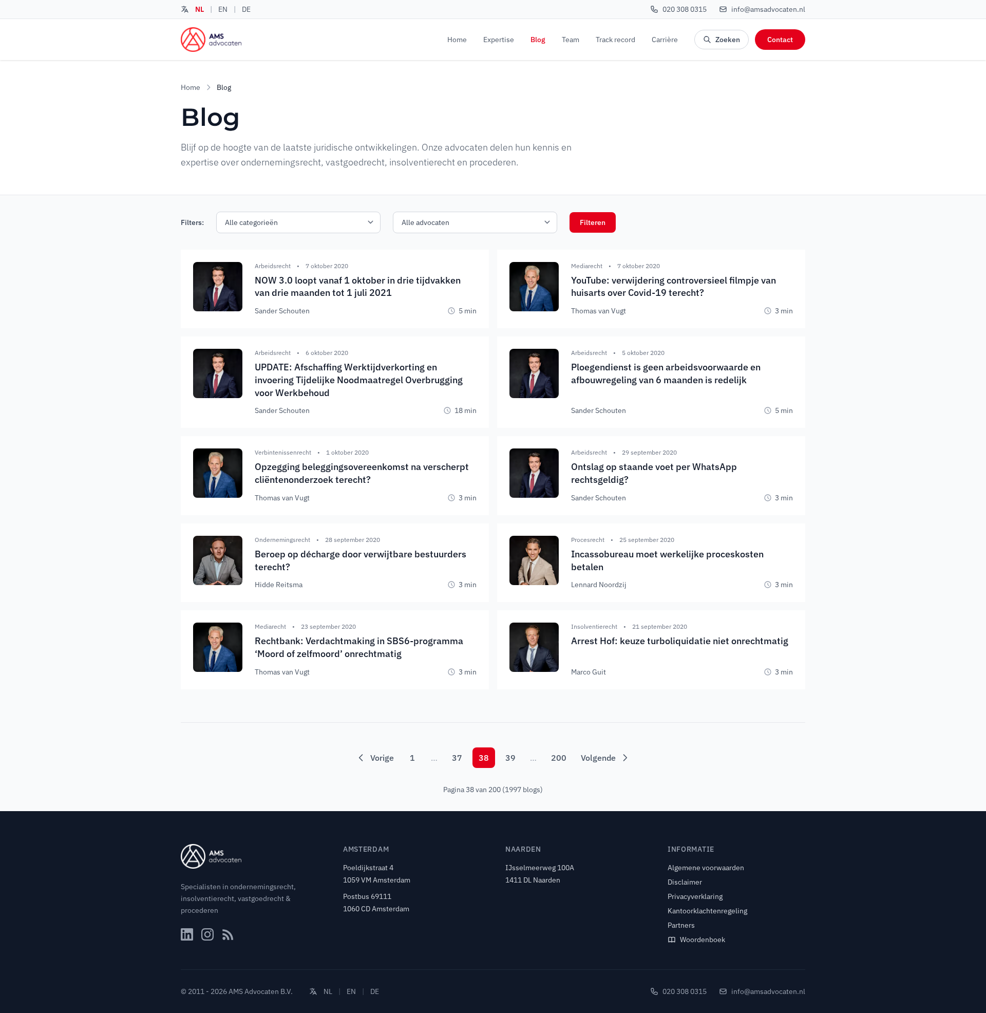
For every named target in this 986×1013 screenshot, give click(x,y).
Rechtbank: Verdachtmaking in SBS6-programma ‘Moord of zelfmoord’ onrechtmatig (359, 647)
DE (246, 9)
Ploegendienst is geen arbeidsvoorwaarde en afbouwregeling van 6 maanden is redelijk (666, 373)
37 (457, 758)
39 (510, 758)
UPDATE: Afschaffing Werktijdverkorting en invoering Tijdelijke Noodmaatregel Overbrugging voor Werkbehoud (359, 380)
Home (457, 39)
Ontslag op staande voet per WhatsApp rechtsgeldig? (654, 473)
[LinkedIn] (187, 934)
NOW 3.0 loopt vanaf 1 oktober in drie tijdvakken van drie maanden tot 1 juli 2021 (358, 286)
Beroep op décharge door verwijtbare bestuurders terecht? (360, 560)
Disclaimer (685, 882)
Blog (537, 39)
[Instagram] (207, 934)
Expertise (498, 39)
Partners (681, 925)
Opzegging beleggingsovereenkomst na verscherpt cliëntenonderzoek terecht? (362, 473)
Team (570, 39)
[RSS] (228, 934)
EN (222, 9)
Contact (780, 39)
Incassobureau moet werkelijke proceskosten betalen (667, 560)
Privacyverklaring (695, 896)
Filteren (592, 222)
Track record (615, 39)
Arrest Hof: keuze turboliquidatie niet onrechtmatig (679, 641)
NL (199, 9)
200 (558, 758)
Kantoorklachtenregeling (707, 910)
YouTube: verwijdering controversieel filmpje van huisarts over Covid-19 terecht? (673, 286)
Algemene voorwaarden (706, 867)
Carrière (665, 39)
